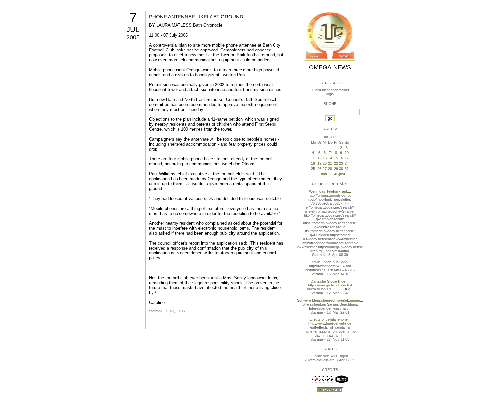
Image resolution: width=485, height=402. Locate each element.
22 (336, 163)
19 (319, 163)
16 (341, 158)
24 (347, 163)
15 (336, 158)
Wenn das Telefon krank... (330, 191)
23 (341, 163)
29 (336, 169)
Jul (132, 29)
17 (347, 158)
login (330, 94)
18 (313, 163)
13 (325, 158)
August (339, 174)
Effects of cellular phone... (330, 319)
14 (330, 158)
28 (330, 169)
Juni (323, 174)
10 (347, 153)
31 (347, 169)
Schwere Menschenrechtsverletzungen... (330, 300)
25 (313, 169)
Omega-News (330, 67)
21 (330, 163)
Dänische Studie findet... (330, 281)
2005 (133, 37)
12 (319, 158)
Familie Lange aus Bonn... (330, 262)
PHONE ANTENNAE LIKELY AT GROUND (196, 16)
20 (325, 163)
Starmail (155, 311)
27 (325, 169)
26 (319, 169)
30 (341, 169)
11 (313, 158)
